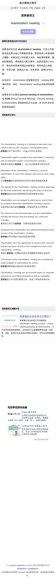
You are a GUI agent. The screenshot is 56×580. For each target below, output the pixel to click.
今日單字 (14, 8)
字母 (31, 8)
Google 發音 (28, 31)
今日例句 (24, 8)
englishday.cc (21, 565)
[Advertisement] (28, 129)
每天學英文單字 (28, 3)
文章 (43, 8)
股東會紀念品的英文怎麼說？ (36, 316)
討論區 (37, 8)
